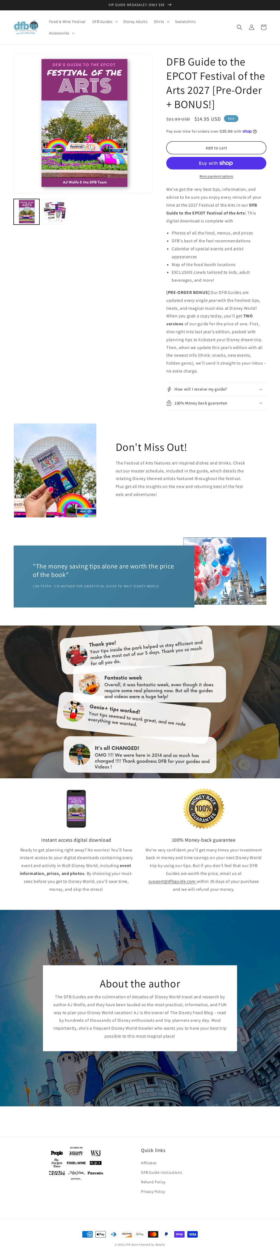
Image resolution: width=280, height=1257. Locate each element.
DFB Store (132, 1244)
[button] (104, 21)
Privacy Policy (153, 1191)
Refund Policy (153, 1181)
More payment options (216, 176)
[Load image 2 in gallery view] (55, 212)
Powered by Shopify (152, 1244)
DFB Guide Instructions (161, 1172)
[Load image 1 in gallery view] (26, 212)
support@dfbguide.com (172, 881)
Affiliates (149, 1162)
